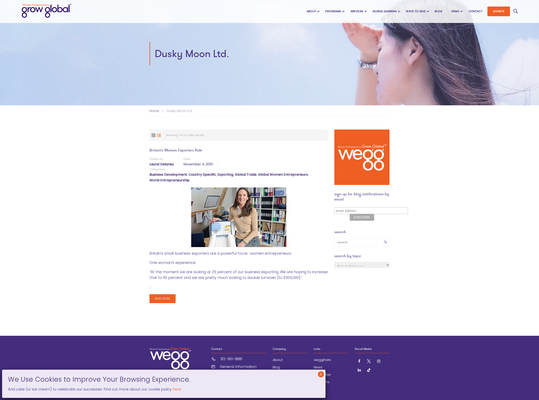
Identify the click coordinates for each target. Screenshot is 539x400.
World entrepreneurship (169, 180)
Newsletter (322, 374)
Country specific (202, 174)
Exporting (225, 174)
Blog (438, 11)
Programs (333, 11)
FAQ (317, 389)
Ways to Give (416, 11)
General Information (238, 366)
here (176, 389)
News (455, 11)
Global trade (245, 174)
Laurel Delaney (161, 164)
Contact (475, 11)
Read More (162, 299)
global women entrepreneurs (283, 174)
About (311, 11)
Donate (498, 11)
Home (154, 110)
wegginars (322, 359)
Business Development (168, 174)
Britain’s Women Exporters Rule (175, 150)
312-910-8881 (231, 358)
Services (357, 11)
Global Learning (384, 11)
